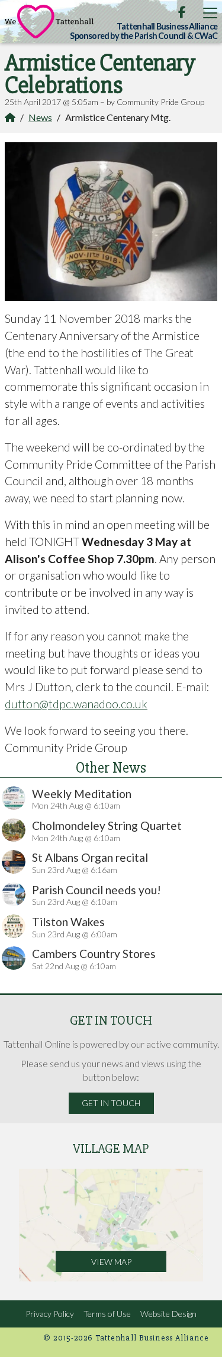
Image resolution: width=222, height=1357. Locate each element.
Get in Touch (111, 1103)
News (40, 117)
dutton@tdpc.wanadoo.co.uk (76, 704)
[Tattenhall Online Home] (49, 21)
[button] (210, 12)
